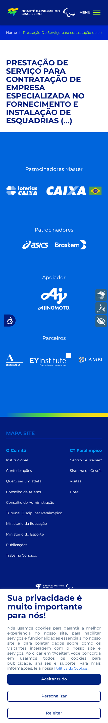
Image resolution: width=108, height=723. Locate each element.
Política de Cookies (71, 668)
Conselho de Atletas (23, 492)
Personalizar (54, 696)
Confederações (19, 470)
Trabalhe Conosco (21, 555)
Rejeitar (54, 713)
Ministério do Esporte (25, 534)
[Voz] (101, 308)
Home (11, 32)
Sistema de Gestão (86, 470)
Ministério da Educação (26, 523)
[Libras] (101, 295)
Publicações (16, 545)
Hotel (74, 492)
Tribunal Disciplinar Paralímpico (34, 513)
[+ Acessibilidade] (101, 321)
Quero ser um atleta (23, 481)
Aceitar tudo (54, 679)
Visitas (75, 481)
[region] (54, 656)
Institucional (17, 460)
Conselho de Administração (30, 502)
